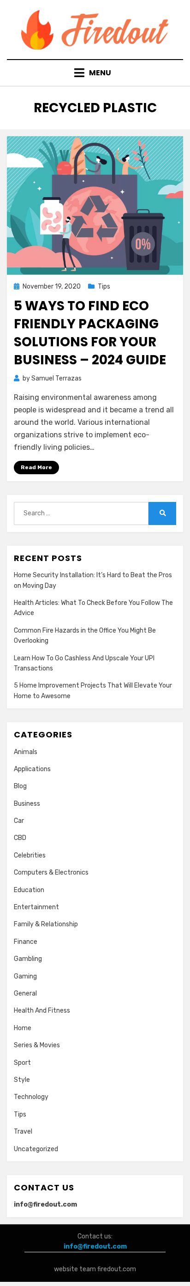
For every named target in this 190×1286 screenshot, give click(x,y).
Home (22, 1028)
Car (19, 821)
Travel (23, 1131)
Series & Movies (37, 1045)
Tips (104, 286)
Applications (32, 769)
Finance (25, 942)
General (25, 993)
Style (22, 1080)
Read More (36, 467)
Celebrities (30, 855)
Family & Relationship (46, 924)
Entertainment (36, 907)
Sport (22, 1063)
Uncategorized (36, 1149)
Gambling (28, 959)
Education (29, 890)
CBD (20, 838)
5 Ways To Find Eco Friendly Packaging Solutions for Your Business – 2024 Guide (90, 333)
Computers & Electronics (51, 872)
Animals (25, 752)
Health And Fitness (42, 1010)
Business (27, 804)
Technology (31, 1097)
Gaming (25, 976)
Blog (20, 786)
